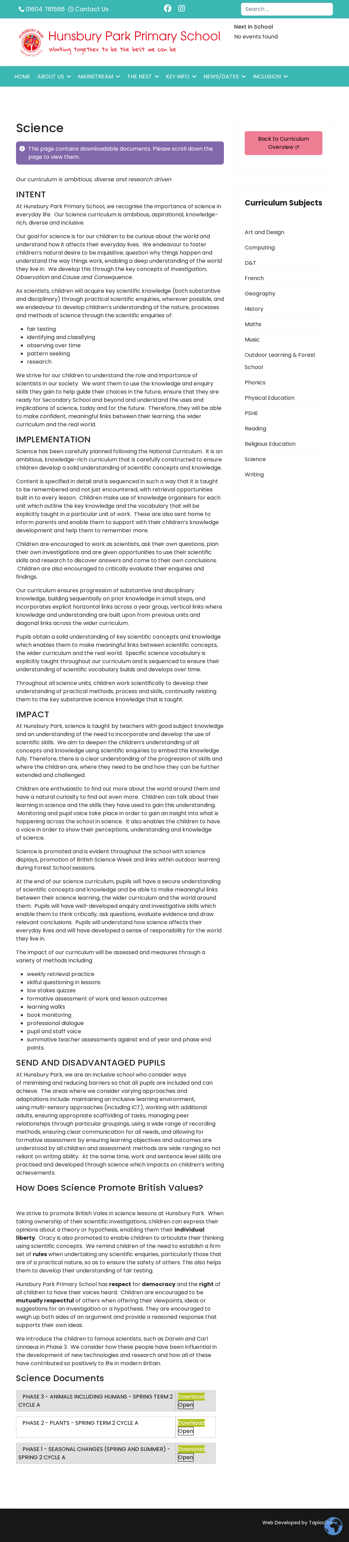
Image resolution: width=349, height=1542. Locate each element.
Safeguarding (35, 97)
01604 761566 (45, 9)
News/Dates (221, 76)
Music (252, 339)
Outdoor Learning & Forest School (280, 361)
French (254, 278)
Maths (253, 324)
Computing (260, 247)
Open (185, 1405)
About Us (50, 76)
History (254, 309)
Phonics (255, 382)
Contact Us (92, 9)
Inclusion (267, 76)
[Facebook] (167, 9)
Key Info (177, 76)
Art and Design (264, 232)
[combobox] (287, 9)
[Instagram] (181, 9)
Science (255, 459)
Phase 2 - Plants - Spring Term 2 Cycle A (80, 1423)
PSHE (251, 413)
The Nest (139, 76)
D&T (250, 263)
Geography (260, 293)
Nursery (82, 97)
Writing (254, 474)
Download (191, 1397)
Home (22, 76)
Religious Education (270, 444)
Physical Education (269, 398)
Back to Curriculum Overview (283, 143)
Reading (255, 428)
